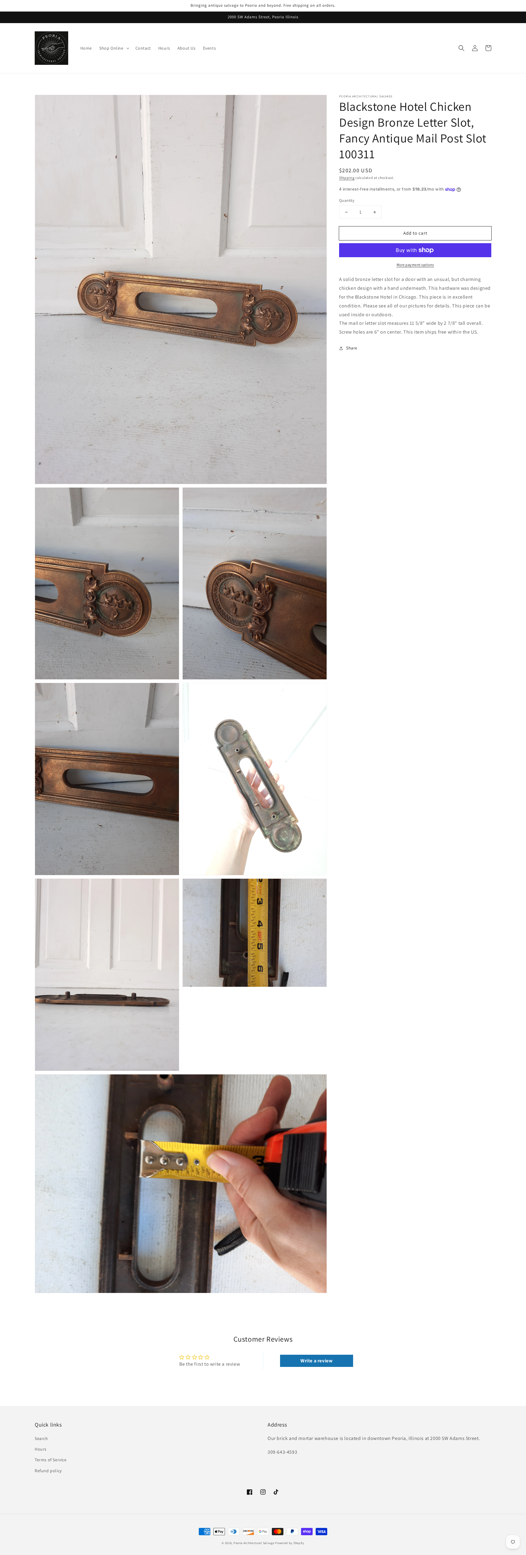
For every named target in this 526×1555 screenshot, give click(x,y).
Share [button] (351, 348)
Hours (41, 1449)
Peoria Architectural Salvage (254, 1543)
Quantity (346, 200)
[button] (461, 48)
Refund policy (48, 1470)
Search (41, 1438)
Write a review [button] (316, 1360)
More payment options (415, 264)
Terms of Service (51, 1459)
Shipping (347, 177)
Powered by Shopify (289, 1543)
